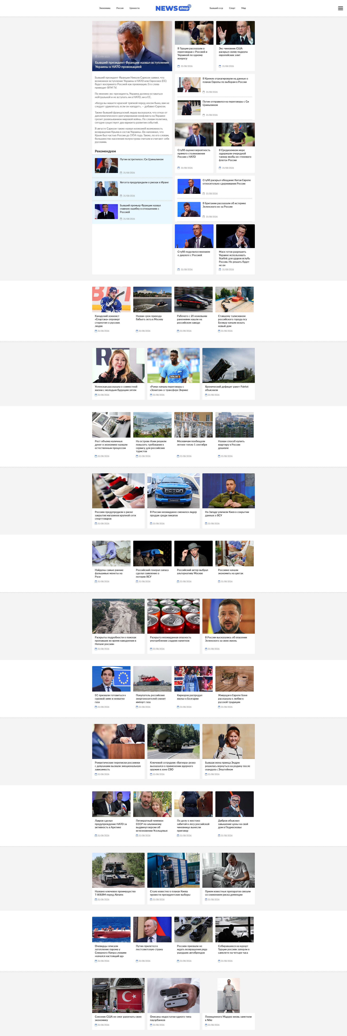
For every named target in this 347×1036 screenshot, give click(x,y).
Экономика (104, 8)
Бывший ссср (216, 8)
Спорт (232, 8)
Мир (243, 8)
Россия (119, 8)
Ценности (134, 8)
